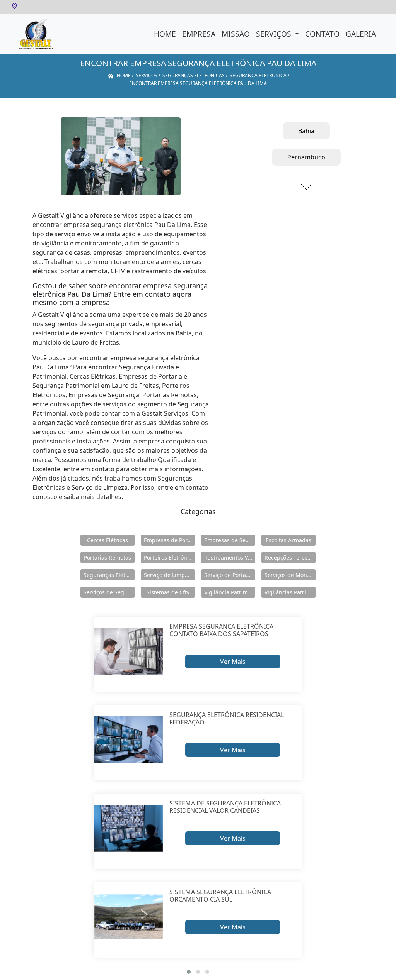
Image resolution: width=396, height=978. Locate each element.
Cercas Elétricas (107, 540)
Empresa (198, 34)
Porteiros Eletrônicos (169, 557)
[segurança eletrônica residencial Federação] (128, 739)
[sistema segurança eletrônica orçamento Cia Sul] (128, 916)
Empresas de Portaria (169, 540)
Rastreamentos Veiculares (229, 557)
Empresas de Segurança (229, 540)
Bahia (306, 131)
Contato (322, 34)
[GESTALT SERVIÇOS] (36, 34)
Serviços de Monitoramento (290, 575)
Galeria (361, 34)
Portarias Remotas (107, 557)
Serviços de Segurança (109, 592)
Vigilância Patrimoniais (229, 592)
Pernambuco (306, 157)
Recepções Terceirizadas (290, 557)
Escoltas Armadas (288, 540)
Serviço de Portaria (228, 575)
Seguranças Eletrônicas (109, 575)
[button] (188, 972)
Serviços (274, 34)
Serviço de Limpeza (169, 575)
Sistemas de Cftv (168, 592)
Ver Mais (233, 661)
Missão (236, 34)
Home (165, 34)
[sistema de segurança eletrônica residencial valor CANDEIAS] (128, 828)
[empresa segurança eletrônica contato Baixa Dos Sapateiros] (128, 651)
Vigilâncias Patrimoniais (290, 592)
